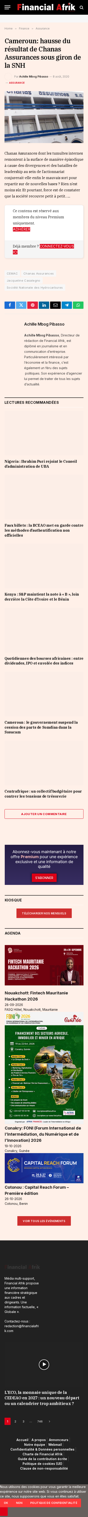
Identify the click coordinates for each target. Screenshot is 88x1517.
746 (40, 1421)
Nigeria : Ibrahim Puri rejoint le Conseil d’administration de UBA (41, 464)
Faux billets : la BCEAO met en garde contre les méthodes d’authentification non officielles (44, 530)
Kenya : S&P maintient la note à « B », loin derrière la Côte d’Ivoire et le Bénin (42, 596)
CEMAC (12, 273)
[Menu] (7, 7)
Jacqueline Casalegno (23, 280)
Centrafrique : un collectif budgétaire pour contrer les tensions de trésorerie (43, 794)
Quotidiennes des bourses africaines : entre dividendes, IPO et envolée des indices (44, 661)
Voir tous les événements (44, 1221)
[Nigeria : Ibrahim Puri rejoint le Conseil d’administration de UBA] (44, 433)
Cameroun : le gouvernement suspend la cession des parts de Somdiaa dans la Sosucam (41, 727)
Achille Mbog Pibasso (33, 76)
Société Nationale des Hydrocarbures (35, 287)
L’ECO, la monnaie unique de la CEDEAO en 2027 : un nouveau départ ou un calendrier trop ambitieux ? (42, 1398)
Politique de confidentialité (53, 1503)
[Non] (4, 1511)
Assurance (17, 82)
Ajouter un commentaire (44, 814)
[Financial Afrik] (46, 7)
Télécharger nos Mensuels (44, 913)
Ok (6, 1503)
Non (19, 1503)
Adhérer (21, 229)
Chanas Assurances (38, 273)
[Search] (81, 7)
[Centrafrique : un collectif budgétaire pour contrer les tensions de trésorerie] (44, 763)
